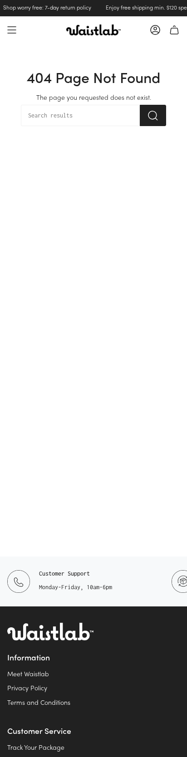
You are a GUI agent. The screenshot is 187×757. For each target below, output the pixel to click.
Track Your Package (35, 748)
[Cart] (174, 29)
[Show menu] (12, 29)
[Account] (155, 29)
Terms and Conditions (38, 703)
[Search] (153, 115)
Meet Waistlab (28, 675)
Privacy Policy (27, 689)
